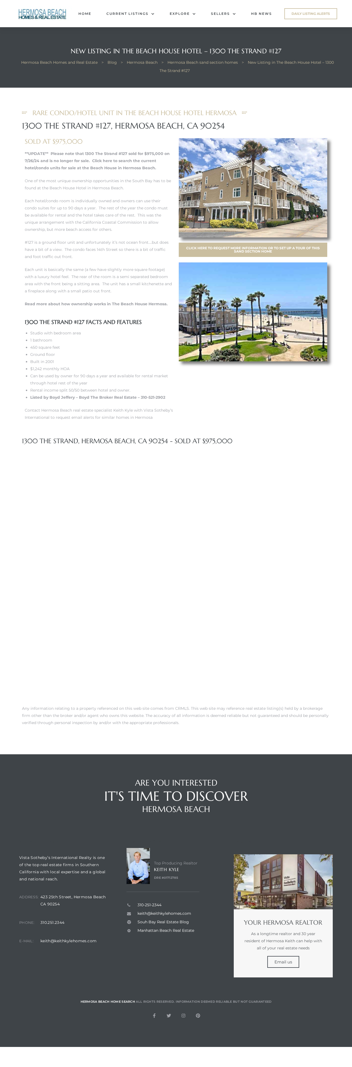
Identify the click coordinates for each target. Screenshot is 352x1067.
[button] (310, 13)
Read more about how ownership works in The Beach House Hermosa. (96, 303)
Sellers (220, 14)
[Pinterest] (198, 1015)
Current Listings (127, 14)
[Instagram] (183, 1015)
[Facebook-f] (154, 1015)
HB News (261, 14)
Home (84, 14)
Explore (180, 14)
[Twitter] (168, 1015)
